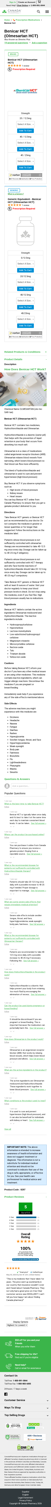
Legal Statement (25, 1498)
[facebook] (6, 1393)
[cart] (39, 2)
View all (7, 1129)
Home (7, 20)
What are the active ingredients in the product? (25, 1070)
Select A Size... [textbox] (25, 124)
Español (25, 1492)
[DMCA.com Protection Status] (25, 1447)
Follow (6, 807)
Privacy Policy (25, 1500)
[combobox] (25, 124)
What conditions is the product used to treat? (25, 1101)
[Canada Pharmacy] (11, 11)
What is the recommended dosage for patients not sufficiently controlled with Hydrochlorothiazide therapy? (22, 868)
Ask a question (39, 43)
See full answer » (38, 823)
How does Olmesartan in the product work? (24, 1039)
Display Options (20, 1322)
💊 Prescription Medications (27, 20)
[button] (25, 177)
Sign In (12, 2)
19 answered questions (16, 43)
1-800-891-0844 (20, 1381)
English (25, 1495)
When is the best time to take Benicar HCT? (24, 804)
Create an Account (26, 2)
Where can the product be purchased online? (24, 834)
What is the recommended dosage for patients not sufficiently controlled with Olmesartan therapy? (22, 938)
